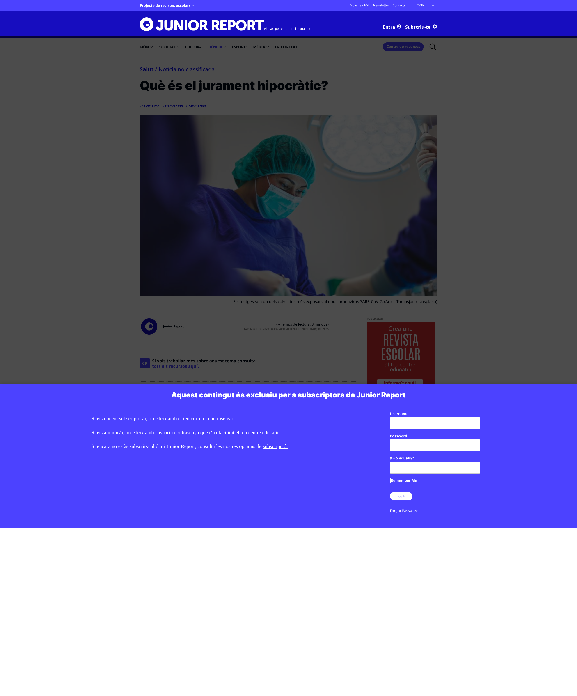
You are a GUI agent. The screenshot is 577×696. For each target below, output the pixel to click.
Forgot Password (404, 510)
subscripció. (275, 446)
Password (398, 436)
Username (399, 413)
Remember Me (404, 480)
